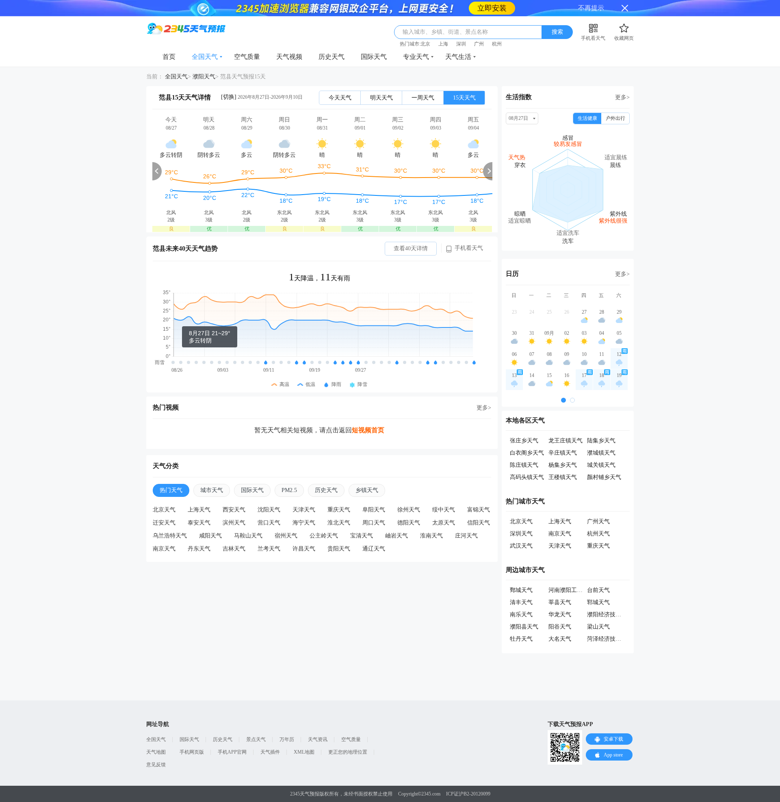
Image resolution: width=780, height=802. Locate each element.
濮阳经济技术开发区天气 (618, 598)
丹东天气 (199, 532)
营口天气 (269, 506)
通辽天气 (373, 532)
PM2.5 (289, 474)
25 (549, 296)
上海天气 (199, 493)
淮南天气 (431, 519)
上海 (443, 27)
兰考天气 (269, 532)
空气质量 (247, 40)
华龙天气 (559, 598)
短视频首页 (368, 413)
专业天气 (416, 40)
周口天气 (373, 506)
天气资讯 (317, 723)
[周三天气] (397, 154)
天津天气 (303, 493)
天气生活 (458, 40)
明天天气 (381, 81)
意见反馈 (156, 748)
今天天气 (340, 81)
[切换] (228, 81)
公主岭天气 (324, 519)
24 (531, 296)
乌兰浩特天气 (170, 519)
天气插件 (270, 736)
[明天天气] (209, 154)
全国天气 (205, 40)
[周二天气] (360, 154)
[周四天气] (435, 154)
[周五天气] (473, 154)
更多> (484, 391)
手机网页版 (192, 736)
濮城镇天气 (601, 437)
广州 (479, 27)
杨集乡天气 (562, 449)
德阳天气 (408, 506)
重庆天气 (338, 493)
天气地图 (156, 736)
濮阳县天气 (524, 610)
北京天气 (164, 493)
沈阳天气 (269, 493)
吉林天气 (234, 532)
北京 (425, 27)
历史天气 (331, 40)
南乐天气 (521, 598)
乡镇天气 (366, 474)
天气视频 (289, 40)
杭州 (497, 27)
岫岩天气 (396, 519)
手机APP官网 (232, 736)
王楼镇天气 (562, 461)
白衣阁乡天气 (527, 437)
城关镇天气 (601, 449)
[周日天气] (284, 154)
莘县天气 (559, 586)
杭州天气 (598, 517)
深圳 (461, 27)
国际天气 (374, 40)
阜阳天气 (373, 493)
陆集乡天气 (601, 424)
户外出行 (615, 102)
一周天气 (423, 81)
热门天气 (171, 474)
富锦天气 (478, 493)
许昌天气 (303, 532)
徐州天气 (408, 493)
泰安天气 (199, 506)
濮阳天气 (204, 60)
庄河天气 (466, 519)
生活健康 (587, 102)
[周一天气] (322, 154)
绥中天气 (443, 493)
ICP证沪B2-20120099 (468, 777)
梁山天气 (598, 610)
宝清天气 (361, 519)
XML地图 (304, 736)
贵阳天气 (338, 532)
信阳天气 (478, 506)
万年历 (287, 723)
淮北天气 (338, 506)
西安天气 (234, 493)
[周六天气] (246, 154)
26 (566, 296)
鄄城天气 (521, 574)
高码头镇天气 (527, 461)
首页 (169, 40)
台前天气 (598, 574)
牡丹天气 (521, 623)
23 (514, 296)
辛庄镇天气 (562, 437)
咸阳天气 (210, 519)
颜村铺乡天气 (604, 461)
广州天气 (598, 505)
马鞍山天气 (248, 519)
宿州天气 (286, 519)
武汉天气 (521, 530)
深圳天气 (521, 517)
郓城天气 (598, 586)
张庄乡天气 (524, 424)
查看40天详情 (411, 232)
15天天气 (464, 81)
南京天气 (164, 532)
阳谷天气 (559, 610)
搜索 (557, 16)
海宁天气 (303, 506)
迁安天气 (164, 506)
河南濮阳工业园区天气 (576, 574)
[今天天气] (171, 154)
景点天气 (256, 723)
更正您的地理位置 (347, 736)
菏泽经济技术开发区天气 (618, 623)
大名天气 (559, 623)
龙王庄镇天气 (565, 424)
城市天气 (211, 474)
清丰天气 (521, 586)
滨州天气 (234, 506)
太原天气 (443, 506)
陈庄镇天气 (524, 449)
